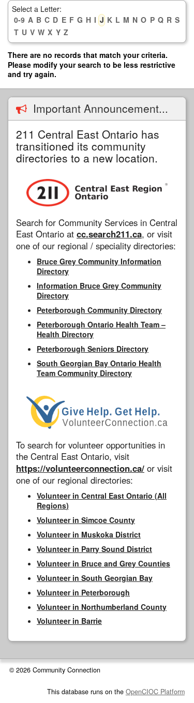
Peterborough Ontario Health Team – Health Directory (101, 329)
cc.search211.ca (109, 234)
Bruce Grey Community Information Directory (99, 266)
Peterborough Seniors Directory (92, 348)
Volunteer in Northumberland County (102, 607)
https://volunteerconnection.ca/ (80, 468)
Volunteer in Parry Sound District (94, 549)
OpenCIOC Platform (155, 691)
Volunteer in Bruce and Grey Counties (103, 563)
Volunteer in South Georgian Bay (95, 578)
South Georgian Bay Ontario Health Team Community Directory (99, 368)
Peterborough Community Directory (99, 310)
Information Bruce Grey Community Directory (99, 290)
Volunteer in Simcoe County (86, 520)
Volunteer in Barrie (69, 621)
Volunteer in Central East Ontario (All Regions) (102, 500)
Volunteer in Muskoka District (89, 534)
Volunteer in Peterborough (83, 592)
